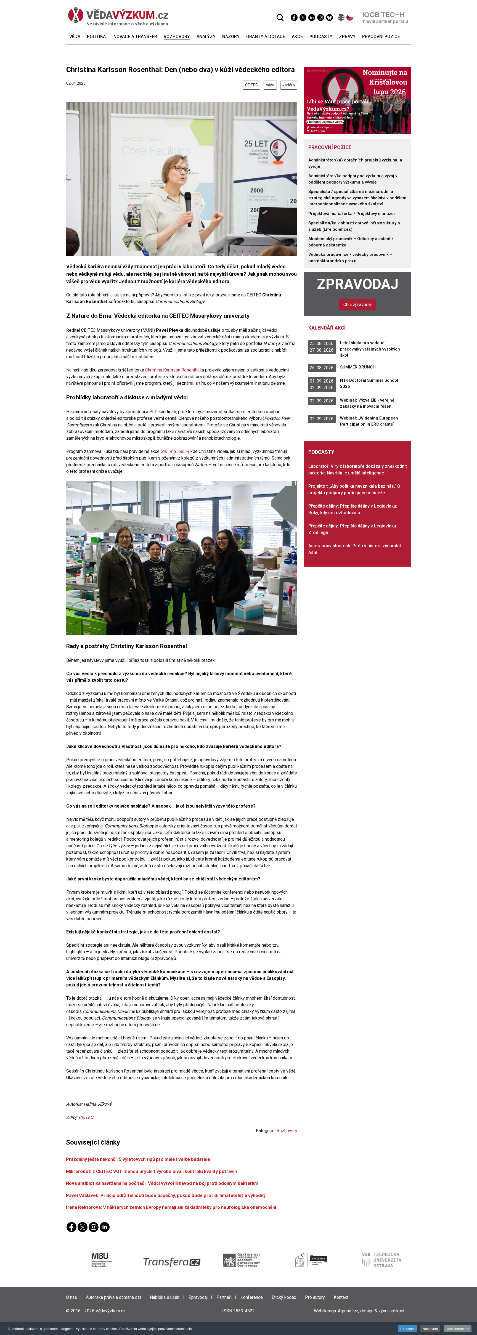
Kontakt (341, 1297)
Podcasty (321, 452)
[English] (341, 17)
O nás (71, 1297)
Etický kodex (284, 1297)
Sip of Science (175, 451)
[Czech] (350, 17)
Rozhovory (287, 1130)
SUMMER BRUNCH (358, 367)
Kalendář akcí (327, 328)
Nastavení (430, 1328)
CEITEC (251, 85)
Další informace (457, 1328)
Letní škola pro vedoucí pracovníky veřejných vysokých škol (370, 349)
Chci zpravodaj (357, 304)
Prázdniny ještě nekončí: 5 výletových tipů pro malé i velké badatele (138, 1159)
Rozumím (407, 1328)
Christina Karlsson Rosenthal (173, 370)
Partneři (224, 1297)
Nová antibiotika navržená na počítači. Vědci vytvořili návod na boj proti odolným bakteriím (162, 1183)
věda (270, 85)
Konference (251, 1297)
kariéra (289, 85)
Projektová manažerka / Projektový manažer (351, 213)
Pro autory (315, 1297)
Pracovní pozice (329, 147)
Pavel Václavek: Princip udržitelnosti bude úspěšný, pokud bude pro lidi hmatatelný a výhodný (166, 1195)
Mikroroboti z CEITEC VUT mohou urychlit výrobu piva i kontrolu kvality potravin (151, 1171)
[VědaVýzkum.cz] (118, 15)
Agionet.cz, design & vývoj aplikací (371, 1310)
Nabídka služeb (165, 1297)
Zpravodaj (357, 284)
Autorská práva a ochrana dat (113, 1297)
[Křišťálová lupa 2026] (357, 100)
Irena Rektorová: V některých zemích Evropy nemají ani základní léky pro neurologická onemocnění (171, 1207)
